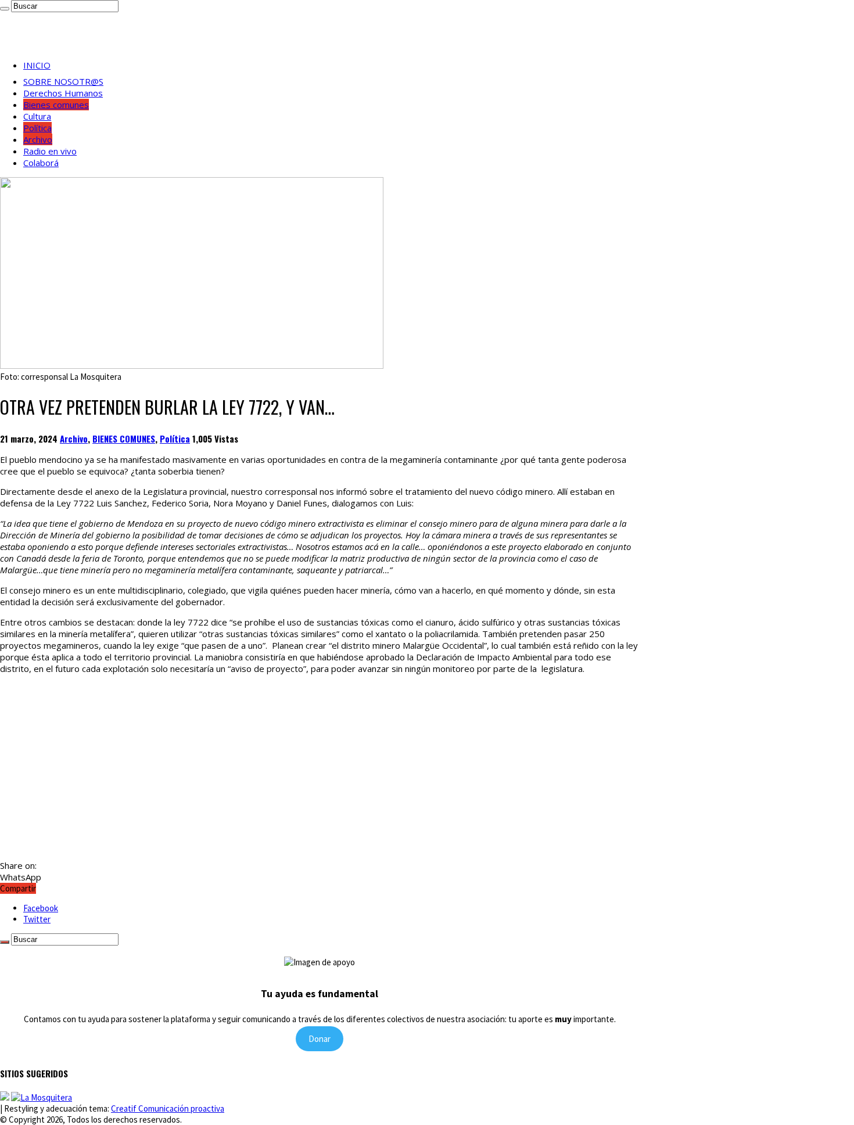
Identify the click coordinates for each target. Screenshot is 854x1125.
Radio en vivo (50, 151)
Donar (319, 1038)
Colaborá (41, 162)
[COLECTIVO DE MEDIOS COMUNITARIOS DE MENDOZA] (4, 1097)
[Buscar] (4, 8)
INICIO (37, 65)
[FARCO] (41, 1097)
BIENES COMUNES (123, 438)
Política (37, 128)
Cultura (37, 116)
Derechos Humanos (63, 93)
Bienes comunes (56, 104)
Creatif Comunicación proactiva (167, 1108)
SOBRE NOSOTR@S (63, 81)
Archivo (37, 139)
